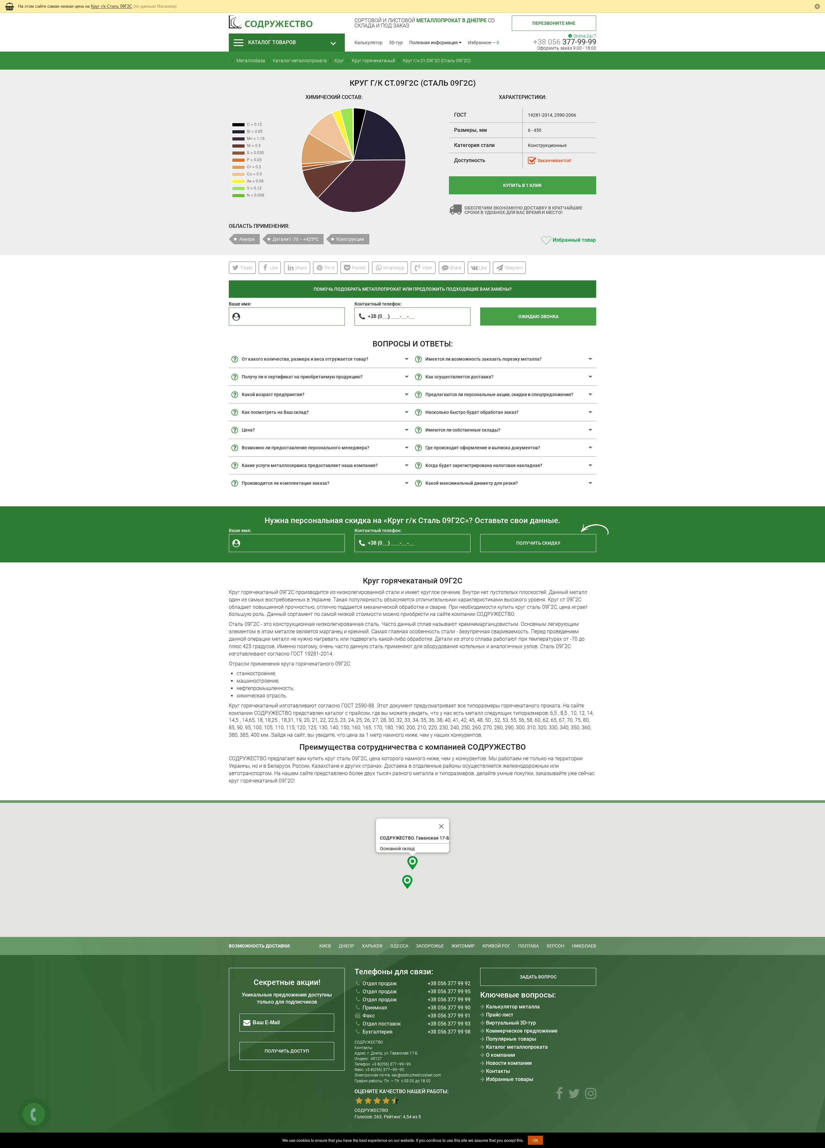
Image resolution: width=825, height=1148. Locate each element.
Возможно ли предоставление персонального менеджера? (305, 447)
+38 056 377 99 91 (449, 1016)
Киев (325, 946)
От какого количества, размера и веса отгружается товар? (305, 359)
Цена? (248, 430)
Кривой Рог (496, 946)
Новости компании (509, 1063)
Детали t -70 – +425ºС (295, 239)
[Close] (441, 826)
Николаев (584, 946)
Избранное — (483, 42)
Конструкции (350, 239)
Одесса (399, 946)
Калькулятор (368, 42)
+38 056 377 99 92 (449, 983)
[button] (412, 863)
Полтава (528, 946)
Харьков (372, 946)
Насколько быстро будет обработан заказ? (472, 412)
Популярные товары (511, 1039)
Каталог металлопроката (517, 1047)
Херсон (555, 946)
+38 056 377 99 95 (449, 991)
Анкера (247, 239)
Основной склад (397, 848)
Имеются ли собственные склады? (462, 430)
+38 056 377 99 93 (449, 1024)
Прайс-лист (499, 1014)
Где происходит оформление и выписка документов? (482, 447)
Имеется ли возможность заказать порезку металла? (483, 359)
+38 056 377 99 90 (449, 1008)
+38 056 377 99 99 (449, 1000)
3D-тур (396, 42)
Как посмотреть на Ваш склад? (275, 412)
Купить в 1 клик (522, 185)
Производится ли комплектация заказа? (285, 483)
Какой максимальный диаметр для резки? (471, 483)
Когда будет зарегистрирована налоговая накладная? (483, 465)
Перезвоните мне (553, 23)
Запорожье (430, 946)
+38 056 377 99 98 (449, 1032)
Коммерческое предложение (522, 1031)
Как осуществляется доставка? (459, 376)
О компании (500, 1055)
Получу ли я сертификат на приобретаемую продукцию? (302, 376)
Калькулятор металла (513, 1006)
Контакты (498, 1071)
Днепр (346, 946)
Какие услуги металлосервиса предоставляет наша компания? (310, 465)
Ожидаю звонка (538, 316)
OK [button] (535, 1140)
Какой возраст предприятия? (273, 394)
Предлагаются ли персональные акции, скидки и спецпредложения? (499, 394)
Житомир (463, 946)
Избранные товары (509, 1079)
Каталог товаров (272, 42)
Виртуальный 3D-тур (511, 1023)
